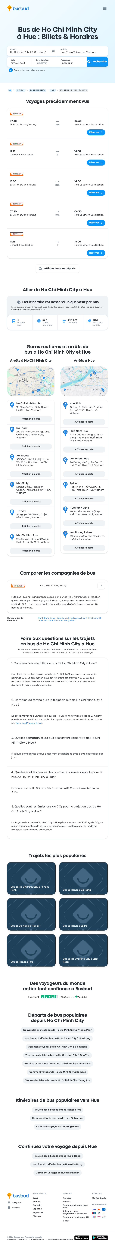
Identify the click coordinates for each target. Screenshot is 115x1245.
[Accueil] (10, 90)
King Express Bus (76, 618)
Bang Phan (69, 620)
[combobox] (28, 51)
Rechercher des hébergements (29, 70)
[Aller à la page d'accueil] (18, 8)
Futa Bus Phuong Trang (53, 586)
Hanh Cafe (43, 618)
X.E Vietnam (92, 618)
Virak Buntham (55, 620)
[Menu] (105, 8)
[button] (53, 51)
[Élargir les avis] (101, 585)
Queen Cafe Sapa (58, 618)
